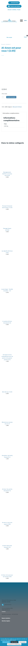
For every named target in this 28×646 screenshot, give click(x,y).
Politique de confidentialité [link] (14, 644)
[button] (23, 21)
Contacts (4, 611)
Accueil (3, 44)
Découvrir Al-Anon (17, 106)
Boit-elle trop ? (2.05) (7, 391)
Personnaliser (22, 642)
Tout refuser (14, 642)
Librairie (8, 44)
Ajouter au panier (11, 97)
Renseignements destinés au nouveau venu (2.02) (7, 174)
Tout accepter (6, 642)
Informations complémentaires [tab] (11, 113)
